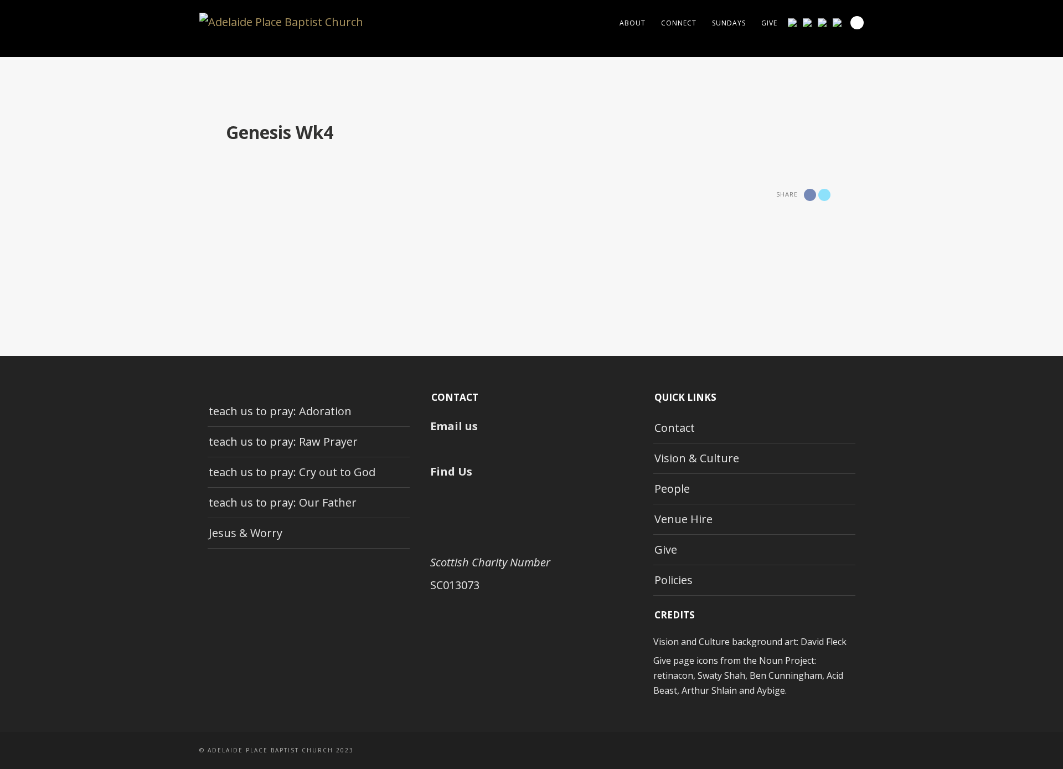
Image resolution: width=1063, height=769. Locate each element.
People (672, 488)
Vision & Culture (696, 458)
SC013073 (454, 584)
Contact (674, 427)
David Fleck (824, 642)
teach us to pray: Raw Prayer (283, 441)
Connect (678, 23)
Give (769, 23)
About (633, 23)
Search (857, 22)
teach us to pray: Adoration (280, 411)
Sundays (729, 23)
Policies (673, 579)
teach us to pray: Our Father (283, 502)
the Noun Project (778, 660)
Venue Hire (683, 519)
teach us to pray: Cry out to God (292, 472)
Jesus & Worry (245, 532)
